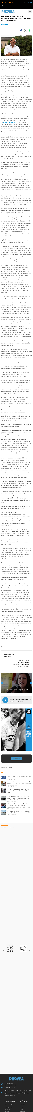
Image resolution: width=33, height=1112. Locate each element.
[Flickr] (14, 2)
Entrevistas (4, 24)
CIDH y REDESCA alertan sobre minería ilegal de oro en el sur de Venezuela (19, 776)
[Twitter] (2, 2)
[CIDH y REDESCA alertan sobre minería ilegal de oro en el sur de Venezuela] (3, 777)
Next (31, 683)
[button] (30, 11)
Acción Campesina (9, 122)
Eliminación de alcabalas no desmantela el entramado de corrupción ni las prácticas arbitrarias (18, 790)
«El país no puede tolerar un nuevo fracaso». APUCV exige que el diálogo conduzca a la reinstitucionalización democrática (19, 798)
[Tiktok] (12, 2)
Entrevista (9, 646)
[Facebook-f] (5, 2)
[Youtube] (10, 2)
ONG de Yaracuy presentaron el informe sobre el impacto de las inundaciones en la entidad (19, 812)
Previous (2, 683)
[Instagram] (7, 2)
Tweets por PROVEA (7, 767)
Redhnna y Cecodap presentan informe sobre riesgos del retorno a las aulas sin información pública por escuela (19, 783)
